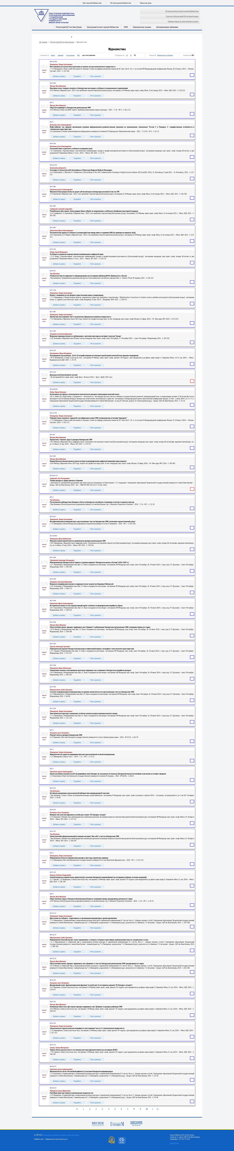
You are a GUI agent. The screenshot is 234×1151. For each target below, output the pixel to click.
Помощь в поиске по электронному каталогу (183, 21)
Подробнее (77, 76)
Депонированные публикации (167, 27)
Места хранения (95, 76)
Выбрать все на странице (165, 55)
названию (60, 55)
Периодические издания (142, 27)
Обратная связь (145, 3)
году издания (70, 55)
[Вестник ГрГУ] (98, 1124)
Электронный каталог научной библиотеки (103, 27)
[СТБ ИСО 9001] (123, 1143)
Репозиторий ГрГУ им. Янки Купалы (69, 27)
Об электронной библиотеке (120, 3)
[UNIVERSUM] (117, 1124)
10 (127, 55)
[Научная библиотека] (136, 1124)
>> (157, 1108)
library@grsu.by (174, 1143)
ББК (78, 55)
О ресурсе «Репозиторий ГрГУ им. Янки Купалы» (182, 16)
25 (131, 55)
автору (53, 55)
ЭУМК (126, 27)
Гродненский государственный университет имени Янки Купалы (61, 1135)
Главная (44, 42)
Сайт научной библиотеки (92, 3)
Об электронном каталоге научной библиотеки (182, 11)
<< (77, 1108)
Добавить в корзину (59, 76)
